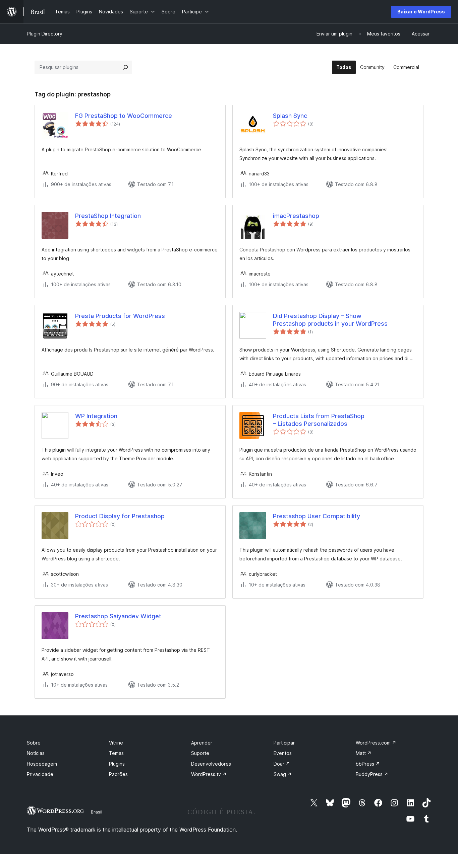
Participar (284, 743)
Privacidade (40, 774)
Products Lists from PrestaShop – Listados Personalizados (318, 419)
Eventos (283, 753)
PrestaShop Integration (108, 215)
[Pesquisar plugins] (125, 67)
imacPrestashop (296, 215)
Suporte (200, 753)
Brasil (96, 811)
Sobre (34, 743)
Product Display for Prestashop (120, 516)
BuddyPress (372, 774)
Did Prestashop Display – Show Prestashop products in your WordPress (330, 319)
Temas (116, 753)
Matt (363, 753)
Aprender (201, 743)
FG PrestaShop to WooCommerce (123, 115)
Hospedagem (42, 764)
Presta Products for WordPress (120, 315)
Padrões (118, 774)
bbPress (368, 764)
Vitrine (116, 743)
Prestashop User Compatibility (316, 516)
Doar (282, 764)
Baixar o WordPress (421, 11)
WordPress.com (376, 743)
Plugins (117, 764)
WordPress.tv (209, 774)
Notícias (36, 753)
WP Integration (96, 415)
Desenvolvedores (211, 764)
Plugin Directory (44, 33)
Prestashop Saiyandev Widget (118, 616)
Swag (283, 774)
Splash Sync (290, 115)
